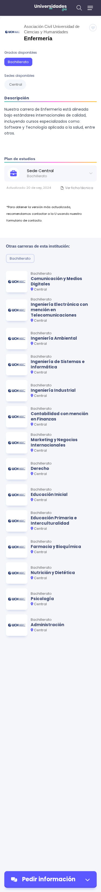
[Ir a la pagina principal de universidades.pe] (50, 7)
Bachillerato (18, 61)
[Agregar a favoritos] (93, 27)
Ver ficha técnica (79, 188)
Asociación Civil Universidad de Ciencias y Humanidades (51, 29)
